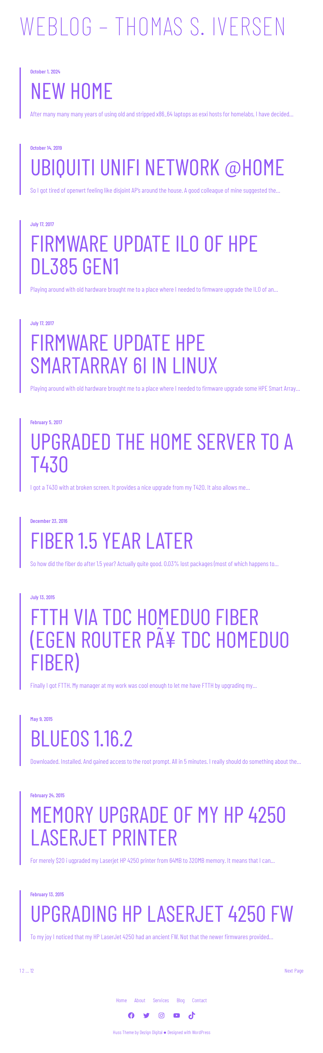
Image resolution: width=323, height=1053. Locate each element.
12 (32, 970)
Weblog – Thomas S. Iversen (153, 25)
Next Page (294, 970)
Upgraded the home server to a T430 (161, 452)
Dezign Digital (151, 1032)
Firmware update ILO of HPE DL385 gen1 (144, 254)
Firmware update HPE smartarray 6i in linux (124, 353)
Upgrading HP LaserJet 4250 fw (162, 912)
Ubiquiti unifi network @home (157, 166)
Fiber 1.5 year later (111, 539)
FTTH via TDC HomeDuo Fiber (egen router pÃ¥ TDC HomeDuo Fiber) (160, 639)
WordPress (201, 1032)
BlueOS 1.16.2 (81, 737)
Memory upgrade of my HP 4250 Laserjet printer (158, 825)
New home (71, 90)
